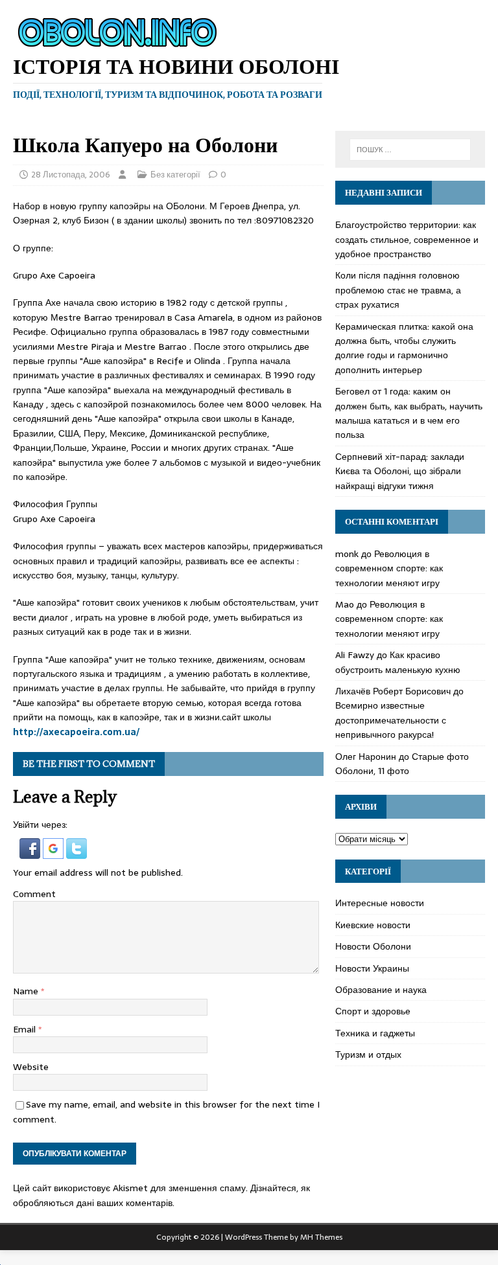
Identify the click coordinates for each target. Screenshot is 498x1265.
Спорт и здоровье (372, 1011)
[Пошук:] (410, 150)
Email (25, 1029)
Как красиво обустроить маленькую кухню (397, 662)
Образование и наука (381, 990)
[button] (31, 852)
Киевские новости (372, 925)
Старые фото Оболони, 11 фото (402, 763)
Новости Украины (372, 968)
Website (31, 1067)
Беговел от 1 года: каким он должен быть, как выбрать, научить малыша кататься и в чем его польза (408, 413)
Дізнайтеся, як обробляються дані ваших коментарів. (161, 1195)
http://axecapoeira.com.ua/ (76, 732)
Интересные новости (379, 903)
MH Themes (321, 1237)
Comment (34, 894)
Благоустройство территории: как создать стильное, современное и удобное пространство (407, 239)
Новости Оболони (373, 946)
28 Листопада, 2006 (70, 174)
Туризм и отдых (368, 1054)
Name (27, 991)
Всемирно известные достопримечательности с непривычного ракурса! (390, 720)
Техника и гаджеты (375, 1033)
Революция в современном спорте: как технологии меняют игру (389, 568)
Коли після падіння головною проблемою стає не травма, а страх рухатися (398, 290)
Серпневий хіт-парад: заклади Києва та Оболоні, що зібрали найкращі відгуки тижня (399, 471)
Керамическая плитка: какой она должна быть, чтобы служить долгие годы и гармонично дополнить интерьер (404, 348)
